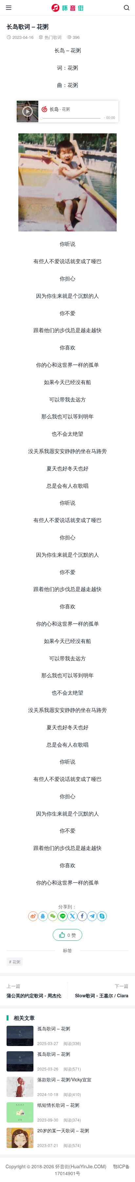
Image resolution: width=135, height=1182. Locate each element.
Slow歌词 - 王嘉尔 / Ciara (101, 991)
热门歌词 (53, 37)
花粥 (16, 961)
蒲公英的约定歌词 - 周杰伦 (34, 991)
